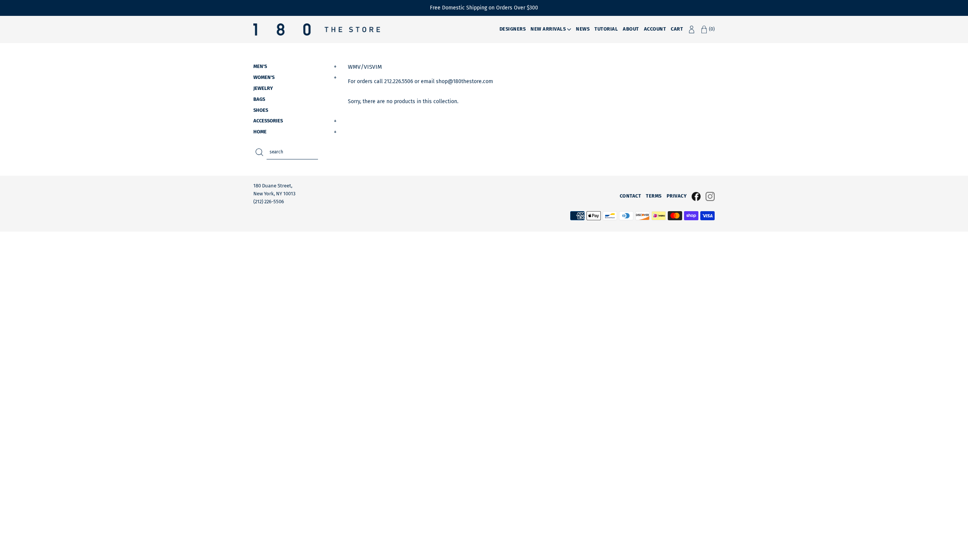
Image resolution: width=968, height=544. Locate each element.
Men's (295, 66)
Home (295, 131)
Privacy (677, 196)
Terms (654, 196)
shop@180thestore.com (464, 81)
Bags (259, 99)
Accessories (295, 121)
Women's (295, 77)
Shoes (260, 110)
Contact (630, 196)
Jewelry (263, 88)
